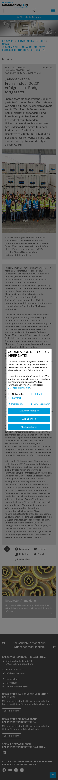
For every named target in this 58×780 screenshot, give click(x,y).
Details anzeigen (42, 404)
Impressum (17, 404)
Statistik (38, 394)
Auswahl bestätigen (29, 411)
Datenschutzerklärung (19, 388)
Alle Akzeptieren (29, 427)
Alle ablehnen (29, 419)
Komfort (16, 398)
